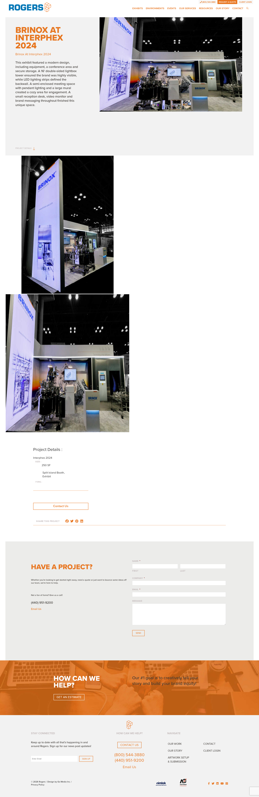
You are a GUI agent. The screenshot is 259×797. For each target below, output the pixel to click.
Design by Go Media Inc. (59, 781)
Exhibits (137, 8)
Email (136, 589)
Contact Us (60, 506)
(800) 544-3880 (209, 2)
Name (136, 561)
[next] (246, 68)
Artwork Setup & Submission (178, 759)
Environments (155, 8)
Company (138, 578)
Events (171, 8)
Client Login (245, 2)
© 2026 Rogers (38, 781)
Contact (237, 8)
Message (137, 601)
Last (183, 571)
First (135, 571)
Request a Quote (227, 2)
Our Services (187, 8)
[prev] (95, 68)
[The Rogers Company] (30, 7)
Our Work (175, 744)
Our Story (222, 8)
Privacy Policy (37, 784)
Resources (206, 8)
